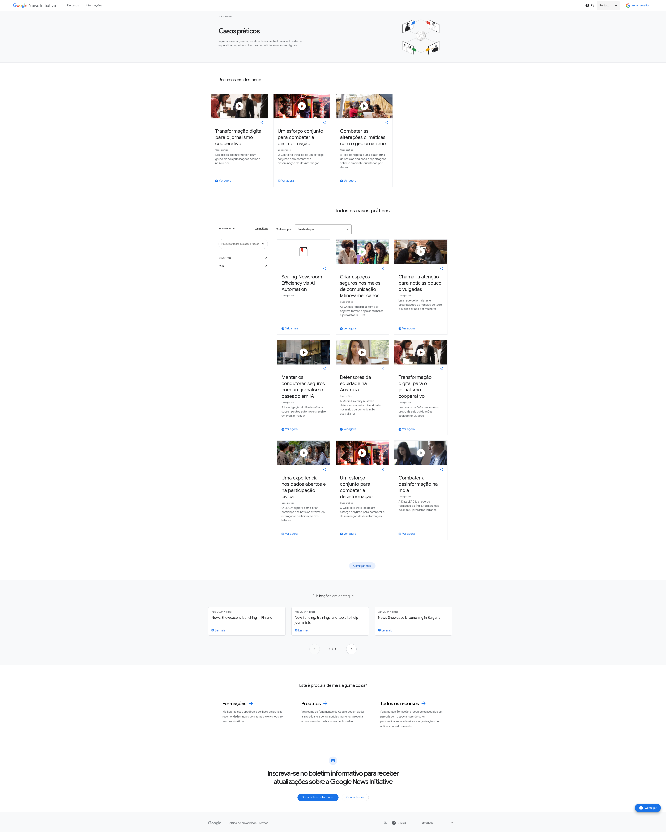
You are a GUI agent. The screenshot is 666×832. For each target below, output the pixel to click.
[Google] (214, 823)
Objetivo (243, 258)
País (243, 266)
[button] (608, 5)
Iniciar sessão (640, 5)
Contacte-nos (355, 797)
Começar (648, 808)
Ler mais (219, 630)
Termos (263, 823)
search (593, 5)
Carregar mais (362, 566)
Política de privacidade (242, 823)
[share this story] (261, 122)
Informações (94, 5)
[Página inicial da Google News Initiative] (34, 5)
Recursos (226, 16)
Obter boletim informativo (318, 797)
